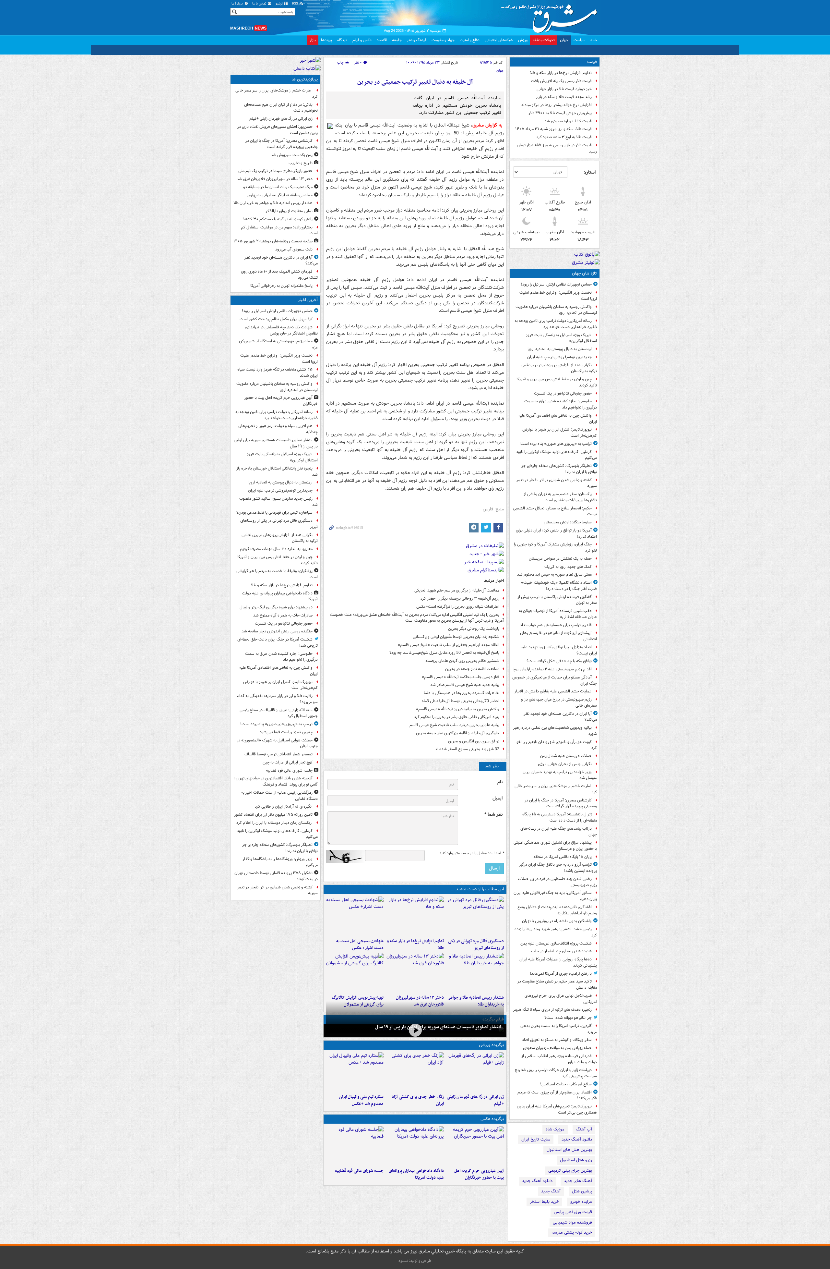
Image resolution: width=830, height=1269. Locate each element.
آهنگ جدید (551, 1191)
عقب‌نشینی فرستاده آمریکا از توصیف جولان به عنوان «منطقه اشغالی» (558, 614)
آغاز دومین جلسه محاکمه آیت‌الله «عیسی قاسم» (460, 677)
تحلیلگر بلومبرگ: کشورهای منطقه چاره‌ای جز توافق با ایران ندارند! (559, 469)
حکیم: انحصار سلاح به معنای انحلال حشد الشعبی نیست (555, 511)
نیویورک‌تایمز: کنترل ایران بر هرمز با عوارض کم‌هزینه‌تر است (559, 432)
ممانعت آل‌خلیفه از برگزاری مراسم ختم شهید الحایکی (456, 590)
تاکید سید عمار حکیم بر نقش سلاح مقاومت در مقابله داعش (557, 984)
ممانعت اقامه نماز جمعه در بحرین (472, 669)
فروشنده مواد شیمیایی (572, 1222)
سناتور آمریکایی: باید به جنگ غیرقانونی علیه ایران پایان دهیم (555, 896)
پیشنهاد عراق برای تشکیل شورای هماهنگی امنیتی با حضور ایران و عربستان (555, 845)
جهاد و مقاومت (443, 40)
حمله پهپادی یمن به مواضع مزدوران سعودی (557, 1048)
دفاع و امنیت (470, 40)
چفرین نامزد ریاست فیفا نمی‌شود (286, 732)
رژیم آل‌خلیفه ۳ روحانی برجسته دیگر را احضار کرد (460, 598)
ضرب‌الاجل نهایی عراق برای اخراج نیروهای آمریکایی (561, 999)
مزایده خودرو (581, 1201)
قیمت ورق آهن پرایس (573, 1212)
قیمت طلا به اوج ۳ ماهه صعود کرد (564, 137)
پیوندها (326, 40)
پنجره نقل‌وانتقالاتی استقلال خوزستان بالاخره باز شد (277, 471)
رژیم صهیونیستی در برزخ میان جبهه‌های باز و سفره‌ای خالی (559, 702)
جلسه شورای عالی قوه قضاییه (359, 1171)
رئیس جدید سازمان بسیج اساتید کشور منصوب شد (278, 501)
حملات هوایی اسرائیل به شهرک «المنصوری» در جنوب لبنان (277, 743)
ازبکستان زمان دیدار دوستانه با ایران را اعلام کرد (274, 823)
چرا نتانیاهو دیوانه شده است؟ (568, 1018)
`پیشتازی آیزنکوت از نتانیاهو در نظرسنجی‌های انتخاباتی (558, 636)
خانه (593, 40)
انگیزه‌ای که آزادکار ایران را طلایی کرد (284, 806)
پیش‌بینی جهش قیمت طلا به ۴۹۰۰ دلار (560, 113)
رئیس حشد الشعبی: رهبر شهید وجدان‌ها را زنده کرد (556, 932)
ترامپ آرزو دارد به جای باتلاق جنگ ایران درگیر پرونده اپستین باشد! (558, 867)
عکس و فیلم (362, 40)
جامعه (397, 40)
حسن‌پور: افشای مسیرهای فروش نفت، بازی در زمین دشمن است (277, 130)
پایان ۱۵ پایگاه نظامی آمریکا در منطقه (562, 857)
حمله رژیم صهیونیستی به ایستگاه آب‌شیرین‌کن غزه (278, 344)
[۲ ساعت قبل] (355, 1145)
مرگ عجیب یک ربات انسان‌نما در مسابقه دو (278, 187)
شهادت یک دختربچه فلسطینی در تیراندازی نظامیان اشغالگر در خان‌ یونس (281, 330)
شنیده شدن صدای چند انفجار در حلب (561, 951)
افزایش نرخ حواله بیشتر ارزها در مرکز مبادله (556, 105)
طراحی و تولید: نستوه (415, 1261)
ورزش (523, 40)
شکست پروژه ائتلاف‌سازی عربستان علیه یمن (556, 943)
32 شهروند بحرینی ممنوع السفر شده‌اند (467, 749)
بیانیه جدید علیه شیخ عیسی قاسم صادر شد (464, 685)
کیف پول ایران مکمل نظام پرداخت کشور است (276, 319)
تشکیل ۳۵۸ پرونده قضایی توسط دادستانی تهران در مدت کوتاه (276, 876)
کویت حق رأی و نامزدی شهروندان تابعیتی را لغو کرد (556, 745)
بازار (313, 40)
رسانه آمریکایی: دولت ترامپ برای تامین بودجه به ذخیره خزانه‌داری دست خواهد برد (556, 324)
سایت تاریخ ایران (535, 1139)
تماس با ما (259, 3)
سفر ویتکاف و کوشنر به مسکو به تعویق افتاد (557, 1040)
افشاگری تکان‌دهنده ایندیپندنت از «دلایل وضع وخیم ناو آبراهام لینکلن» (557, 910)
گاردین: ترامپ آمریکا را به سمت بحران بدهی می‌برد (558, 1029)
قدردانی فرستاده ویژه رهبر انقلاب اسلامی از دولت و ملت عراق (559, 1059)
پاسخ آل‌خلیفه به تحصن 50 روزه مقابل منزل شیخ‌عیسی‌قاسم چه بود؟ (444, 653)
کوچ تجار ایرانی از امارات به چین (288, 762)
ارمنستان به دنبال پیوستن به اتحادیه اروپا (560, 349)
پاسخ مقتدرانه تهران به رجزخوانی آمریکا (281, 286)
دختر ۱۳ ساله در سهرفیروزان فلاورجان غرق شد (275, 179)
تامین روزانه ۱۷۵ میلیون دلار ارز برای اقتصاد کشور (273, 814)
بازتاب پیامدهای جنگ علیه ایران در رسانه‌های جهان (558, 831)
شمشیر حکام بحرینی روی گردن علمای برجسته (462, 661)
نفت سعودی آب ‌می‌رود (294, 249)
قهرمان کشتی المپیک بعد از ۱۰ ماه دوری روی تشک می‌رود (279, 274)
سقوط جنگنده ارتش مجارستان (568, 522)
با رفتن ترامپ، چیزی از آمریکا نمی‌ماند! (561, 973)
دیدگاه (342, 40)
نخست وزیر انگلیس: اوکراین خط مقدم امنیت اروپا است (558, 295)
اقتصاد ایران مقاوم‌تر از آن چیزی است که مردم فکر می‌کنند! (557, 1095)
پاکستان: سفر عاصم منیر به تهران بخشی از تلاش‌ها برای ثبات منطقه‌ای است (560, 497)
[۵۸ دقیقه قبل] (475, 916)
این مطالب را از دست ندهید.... (477, 889)
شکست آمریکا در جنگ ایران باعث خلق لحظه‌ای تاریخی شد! (277, 642)
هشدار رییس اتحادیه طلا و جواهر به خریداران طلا (273, 203)
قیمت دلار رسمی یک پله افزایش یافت (561, 81)
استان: (590, 172)
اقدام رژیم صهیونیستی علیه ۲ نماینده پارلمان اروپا (552, 669)
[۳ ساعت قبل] (355, 916)
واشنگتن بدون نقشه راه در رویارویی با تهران (557, 921)
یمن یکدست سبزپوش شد (292, 155)
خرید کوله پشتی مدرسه (571, 1232)
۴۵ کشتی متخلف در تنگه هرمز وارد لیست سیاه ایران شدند (277, 372)
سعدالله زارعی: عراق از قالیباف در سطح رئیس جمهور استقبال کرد (279, 713)
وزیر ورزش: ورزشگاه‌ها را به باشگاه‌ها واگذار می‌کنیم (280, 862)
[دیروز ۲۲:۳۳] (355, 972)
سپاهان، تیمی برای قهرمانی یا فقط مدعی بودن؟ (274, 512)
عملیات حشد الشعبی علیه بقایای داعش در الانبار (553, 691)
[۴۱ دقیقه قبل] (415, 1030)
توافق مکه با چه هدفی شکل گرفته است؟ (559, 661)
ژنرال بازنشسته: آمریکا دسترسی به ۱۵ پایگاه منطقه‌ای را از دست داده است (559, 817)
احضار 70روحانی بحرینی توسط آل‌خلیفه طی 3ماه (460, 701)
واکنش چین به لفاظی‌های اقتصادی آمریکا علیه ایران (557, 418)
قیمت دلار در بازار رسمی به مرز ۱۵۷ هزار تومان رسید (557, 148)
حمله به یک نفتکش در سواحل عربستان (560, 558)
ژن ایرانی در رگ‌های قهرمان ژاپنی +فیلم (475, 1100)
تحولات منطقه (544, 40)
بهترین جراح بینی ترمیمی (570, 1170)
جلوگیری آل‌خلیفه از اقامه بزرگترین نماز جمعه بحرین (457, 733)
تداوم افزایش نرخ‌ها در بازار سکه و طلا (561, 73)
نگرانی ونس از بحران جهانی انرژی (565, 764)
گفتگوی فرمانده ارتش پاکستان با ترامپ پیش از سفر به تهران (557, 600)
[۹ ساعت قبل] (415, 972)
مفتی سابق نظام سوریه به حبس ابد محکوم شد (554, 574)
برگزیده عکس (492, 1119)
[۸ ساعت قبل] (475, 972)
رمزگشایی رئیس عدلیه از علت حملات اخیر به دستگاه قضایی (279, 795)
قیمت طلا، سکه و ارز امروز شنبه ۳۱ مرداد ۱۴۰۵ (553, 129)
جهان (564, 40)
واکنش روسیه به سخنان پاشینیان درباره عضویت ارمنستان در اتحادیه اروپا (556, 310)
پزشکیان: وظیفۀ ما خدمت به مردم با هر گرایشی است (277, 574)
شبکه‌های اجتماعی (499, 40)
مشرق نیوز (551, 16)
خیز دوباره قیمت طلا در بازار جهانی (564, 89)
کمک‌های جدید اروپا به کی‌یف (568, 567)
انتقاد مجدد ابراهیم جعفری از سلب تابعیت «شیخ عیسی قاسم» (448, 645)
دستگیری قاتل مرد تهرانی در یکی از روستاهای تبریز (476, 944)
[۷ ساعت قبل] (415, 1071)
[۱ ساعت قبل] (415, 916)
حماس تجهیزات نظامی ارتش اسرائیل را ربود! (556, 284)
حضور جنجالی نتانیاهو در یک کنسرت (563, 393)
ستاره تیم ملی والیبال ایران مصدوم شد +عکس (361, 1100)
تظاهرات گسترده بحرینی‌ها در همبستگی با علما (461, 693)
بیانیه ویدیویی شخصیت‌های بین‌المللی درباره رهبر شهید (555, 731)
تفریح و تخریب (301, 163)
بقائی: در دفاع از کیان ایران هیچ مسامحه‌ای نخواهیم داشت (281, 108)
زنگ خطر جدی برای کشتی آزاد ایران (418, 1100)
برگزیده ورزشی (491, 1045)
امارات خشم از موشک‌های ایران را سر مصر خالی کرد (556, 789)
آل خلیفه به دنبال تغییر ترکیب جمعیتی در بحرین (415, 82)
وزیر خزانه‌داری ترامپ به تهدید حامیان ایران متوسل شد (560, 775)
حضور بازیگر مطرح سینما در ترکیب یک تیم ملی (275, 171)
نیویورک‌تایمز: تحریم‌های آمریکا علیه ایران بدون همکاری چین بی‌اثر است (557, 1109)
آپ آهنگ (584, 1129)
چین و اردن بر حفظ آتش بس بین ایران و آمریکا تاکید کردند (556, 382)
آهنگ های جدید (578, 1180)
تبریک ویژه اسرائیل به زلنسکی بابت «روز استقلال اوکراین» (561, 338)
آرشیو (280, 3)
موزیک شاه (555, 1129)
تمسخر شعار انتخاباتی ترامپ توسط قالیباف (278, 754)
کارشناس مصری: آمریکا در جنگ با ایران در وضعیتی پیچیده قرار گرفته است (561, 803)
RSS (295, 3)
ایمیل (497, 798)
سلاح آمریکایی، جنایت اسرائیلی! (566, 1084)
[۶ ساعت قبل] (475, 1071)
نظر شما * (493, 814)
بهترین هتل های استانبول (569, 1149)
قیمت (592, 61)
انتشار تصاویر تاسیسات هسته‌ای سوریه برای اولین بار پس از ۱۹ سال (438, 1027)
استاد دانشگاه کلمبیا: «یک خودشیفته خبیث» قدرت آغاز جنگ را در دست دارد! (559, 586)
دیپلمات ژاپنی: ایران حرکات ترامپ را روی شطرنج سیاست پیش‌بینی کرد (556, 1073)
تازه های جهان (584, 273)
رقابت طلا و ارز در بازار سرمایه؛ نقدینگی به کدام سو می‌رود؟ (277, 699)
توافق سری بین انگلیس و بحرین (473, 741)
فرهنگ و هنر (416, 40)
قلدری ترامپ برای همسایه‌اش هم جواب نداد (556, 625)
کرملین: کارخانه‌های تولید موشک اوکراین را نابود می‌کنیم (556, 455)
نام (500, 782)
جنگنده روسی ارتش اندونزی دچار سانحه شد (277, 631)
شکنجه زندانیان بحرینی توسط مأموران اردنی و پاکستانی (456, 637)
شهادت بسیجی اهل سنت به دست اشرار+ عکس (360, 944)
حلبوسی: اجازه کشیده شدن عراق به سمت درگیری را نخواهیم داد (560, 404)
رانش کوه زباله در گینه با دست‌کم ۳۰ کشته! (278, 219)
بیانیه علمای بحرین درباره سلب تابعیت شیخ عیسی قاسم (454, 725)
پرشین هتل (582, 1191)
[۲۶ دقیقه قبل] (475, 1145)
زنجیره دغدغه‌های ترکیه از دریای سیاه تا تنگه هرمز (552, 1010)
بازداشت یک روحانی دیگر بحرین (473, 629)
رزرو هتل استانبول (576, 1160)
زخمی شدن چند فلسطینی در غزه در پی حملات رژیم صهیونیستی (557, 882)
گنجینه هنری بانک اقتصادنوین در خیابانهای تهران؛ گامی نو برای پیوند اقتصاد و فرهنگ (276, 781)
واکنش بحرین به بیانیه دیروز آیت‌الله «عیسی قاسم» (457, 709)
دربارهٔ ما (237, 3)
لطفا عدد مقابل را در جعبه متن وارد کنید (471, 853)
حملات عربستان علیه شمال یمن (566, 756)
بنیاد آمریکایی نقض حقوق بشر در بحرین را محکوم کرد (456, 717)
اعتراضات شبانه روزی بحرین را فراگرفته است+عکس (457, 607)
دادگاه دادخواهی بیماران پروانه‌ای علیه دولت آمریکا (416, 1174)
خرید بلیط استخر (544, 1201)
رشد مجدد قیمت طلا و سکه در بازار (564, 97)
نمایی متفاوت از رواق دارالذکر (289, 211)
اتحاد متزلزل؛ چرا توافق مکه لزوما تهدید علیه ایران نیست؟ (559, 650)
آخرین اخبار (308, 300)
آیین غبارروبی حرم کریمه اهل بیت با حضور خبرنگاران (479, 1174)
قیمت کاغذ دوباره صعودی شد (568, 121)
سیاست (579, 40)
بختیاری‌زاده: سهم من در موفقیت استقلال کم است (279, 230)
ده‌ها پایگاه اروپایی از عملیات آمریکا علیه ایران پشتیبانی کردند (558, 962)
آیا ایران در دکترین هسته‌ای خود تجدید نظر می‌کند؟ (560, 717)
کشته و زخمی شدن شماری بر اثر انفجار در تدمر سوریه (556, 483)
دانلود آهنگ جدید (577, 1139)
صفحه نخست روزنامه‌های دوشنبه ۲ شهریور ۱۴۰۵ (273, 241)
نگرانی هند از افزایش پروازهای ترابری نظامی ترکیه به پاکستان (559, 368)
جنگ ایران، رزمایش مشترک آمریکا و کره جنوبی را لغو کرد (555, 547)
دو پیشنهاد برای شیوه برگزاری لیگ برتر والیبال (276, 607)
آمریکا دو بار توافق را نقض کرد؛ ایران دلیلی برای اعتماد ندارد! (556, 533)
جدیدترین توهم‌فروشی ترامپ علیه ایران (559, 357)
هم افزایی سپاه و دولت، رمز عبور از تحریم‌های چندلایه (278, 429)
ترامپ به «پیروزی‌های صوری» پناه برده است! (555, 444)
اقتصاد (382, 40)
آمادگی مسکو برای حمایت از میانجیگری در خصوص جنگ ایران (554, 680)
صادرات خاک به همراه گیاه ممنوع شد (283, 615)
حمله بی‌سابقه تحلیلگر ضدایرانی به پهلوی (280, 195)
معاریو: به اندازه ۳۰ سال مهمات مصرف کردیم (276, 549)
